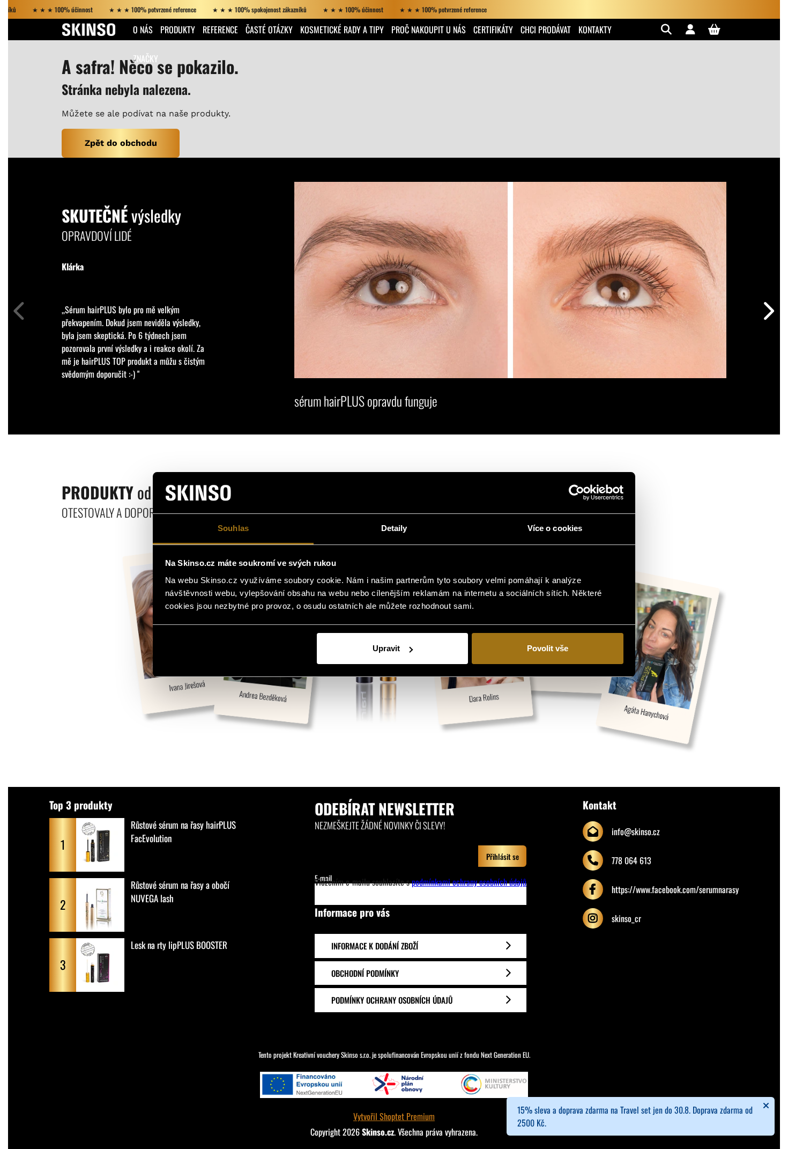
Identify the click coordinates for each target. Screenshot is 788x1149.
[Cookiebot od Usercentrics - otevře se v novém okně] (576, 493)
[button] (768, 308)
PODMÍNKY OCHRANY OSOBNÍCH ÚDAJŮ (391, 1000)
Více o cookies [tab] (554, 528)
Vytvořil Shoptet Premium (394, 1116)
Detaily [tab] (394, 528)
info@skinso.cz (636, 831)
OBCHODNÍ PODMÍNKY (365, 973)
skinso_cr (626, 918)
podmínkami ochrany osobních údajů (469, 881)
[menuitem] (143, 29)
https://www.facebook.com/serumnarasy (675, 889)
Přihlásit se (502, 856)
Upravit (386, 648)
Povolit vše (547, 648)
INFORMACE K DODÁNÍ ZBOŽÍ (374, 946)
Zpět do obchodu (121, 143)
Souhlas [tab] (233, 528)
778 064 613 (631, 860)
